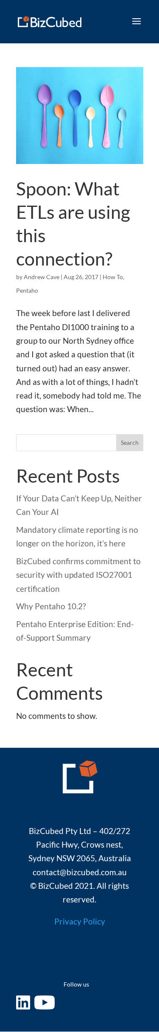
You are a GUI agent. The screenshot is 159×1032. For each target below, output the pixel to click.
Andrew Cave (41, 276)
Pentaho (27, 290)
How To (113, 276)
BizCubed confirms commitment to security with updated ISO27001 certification (78, 575)
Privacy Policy (79, 921)
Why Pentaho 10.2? (51, 606)
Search (130, 442)
